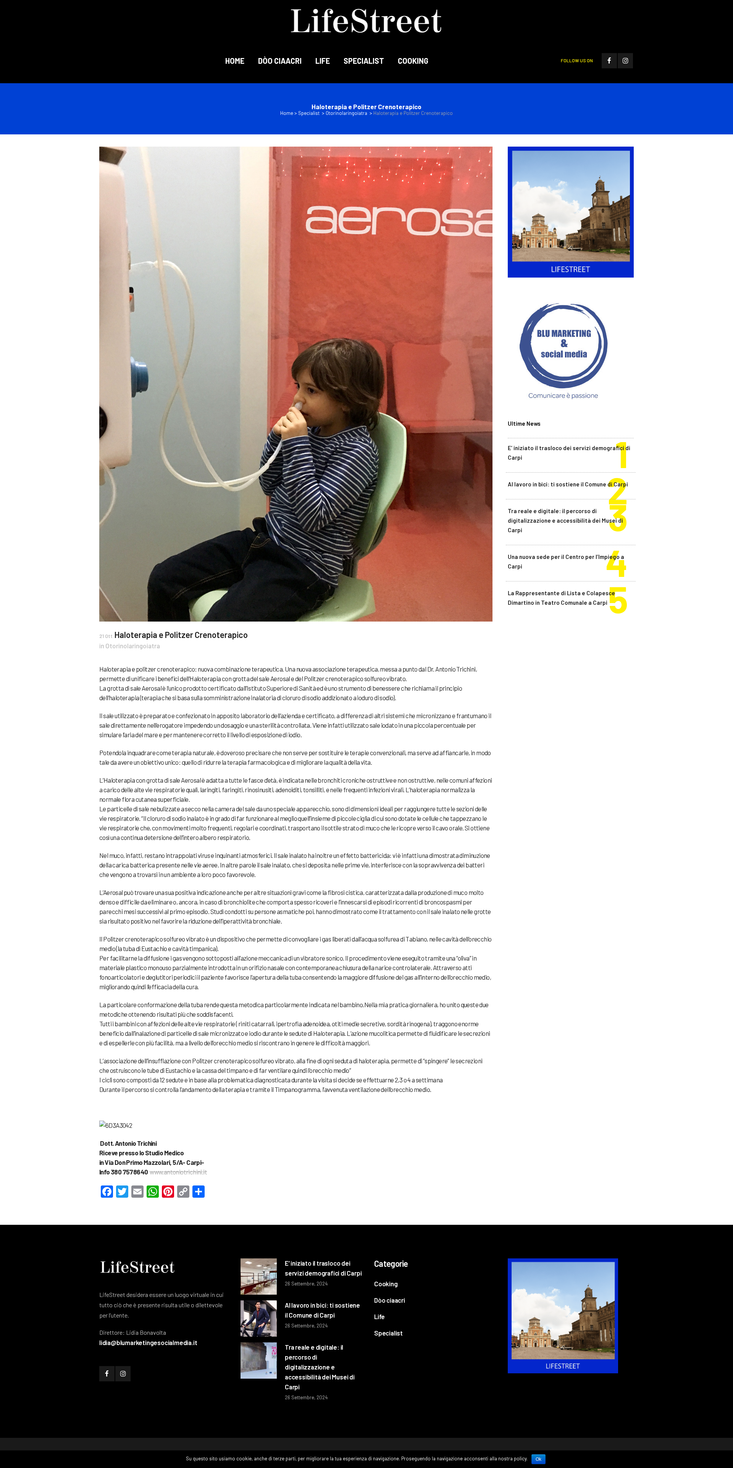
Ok (538, 1459)
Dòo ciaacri (389, 1300)
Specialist (309, 113)
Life (379, 1316)
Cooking (386, 1283)
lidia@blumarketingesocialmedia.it (148, 1342)
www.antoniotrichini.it (178, 1172)
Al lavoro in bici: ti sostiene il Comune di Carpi (568, 484)
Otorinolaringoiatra (346, 113)
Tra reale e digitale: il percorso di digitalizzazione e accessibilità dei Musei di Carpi (565, 520)
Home (286, 113)
